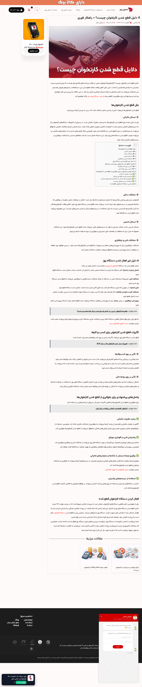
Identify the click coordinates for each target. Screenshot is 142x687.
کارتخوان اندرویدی (111, 266)
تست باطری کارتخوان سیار (119, 323)
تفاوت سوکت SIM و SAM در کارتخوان (95, 567)
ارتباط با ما (28, 623)
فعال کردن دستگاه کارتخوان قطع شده (122, 184)
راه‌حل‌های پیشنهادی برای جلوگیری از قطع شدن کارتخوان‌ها (115, 171)
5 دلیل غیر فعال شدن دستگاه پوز (124, 161)
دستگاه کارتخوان (60, 513)
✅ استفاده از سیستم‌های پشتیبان (123, 181)
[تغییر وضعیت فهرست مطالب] (134, 145)
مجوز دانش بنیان (13, 623)
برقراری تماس (21, 682)
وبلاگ (78, 10)
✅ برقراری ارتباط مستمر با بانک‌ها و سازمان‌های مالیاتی (117, 179)
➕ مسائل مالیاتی (129, 151)
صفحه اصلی (111, 10)
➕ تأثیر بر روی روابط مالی (126, 169)
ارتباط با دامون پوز (51, 10)
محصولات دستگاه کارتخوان (93, 10)
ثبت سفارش (34, 51)
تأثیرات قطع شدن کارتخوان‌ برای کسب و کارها (120, 164)
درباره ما (29, 625)
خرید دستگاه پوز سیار (95, 96)
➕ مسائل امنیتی (129, 156)
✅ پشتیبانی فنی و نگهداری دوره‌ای (123, 176)
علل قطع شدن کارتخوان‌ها (126, 149)
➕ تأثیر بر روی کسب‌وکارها (126, 166)
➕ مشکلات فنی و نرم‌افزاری (126, 159)
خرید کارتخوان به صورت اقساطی (116, 470)
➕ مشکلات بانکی (129, 154)
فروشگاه (16, 625)
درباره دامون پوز (66, 10)
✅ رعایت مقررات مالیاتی (126, 174)
